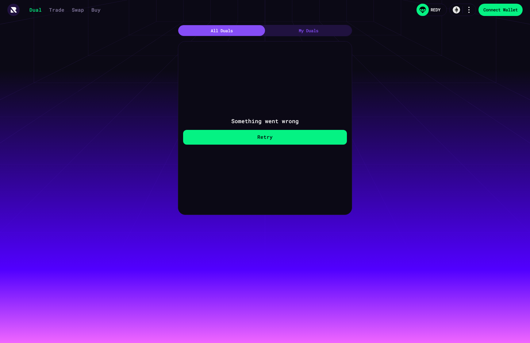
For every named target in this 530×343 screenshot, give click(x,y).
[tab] (221, 30)
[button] (13, 10)
